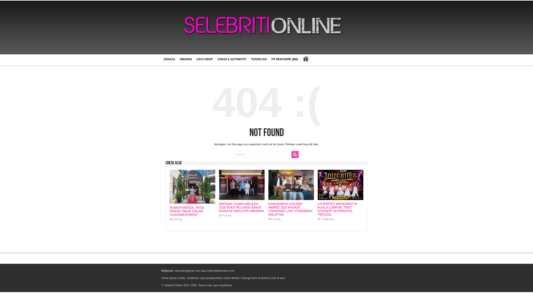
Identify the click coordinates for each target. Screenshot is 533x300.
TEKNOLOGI (259, 59)
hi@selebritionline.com (220, 270)
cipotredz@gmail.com (187, 270)
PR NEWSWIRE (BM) (284, 59)
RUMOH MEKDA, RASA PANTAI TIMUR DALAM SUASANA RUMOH (187, 211)
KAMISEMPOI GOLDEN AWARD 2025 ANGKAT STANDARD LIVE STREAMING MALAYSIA (290, 209)
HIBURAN (186, 59)
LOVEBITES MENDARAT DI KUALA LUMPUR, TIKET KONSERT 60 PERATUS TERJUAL (337, 209)
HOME (305, 58)
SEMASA (169, 59)
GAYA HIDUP (204, 59)
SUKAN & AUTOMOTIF (231, 59)
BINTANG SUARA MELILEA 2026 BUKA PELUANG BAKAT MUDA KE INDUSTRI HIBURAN (241, 207)
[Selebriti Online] (266, 27)
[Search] (295, 154)
